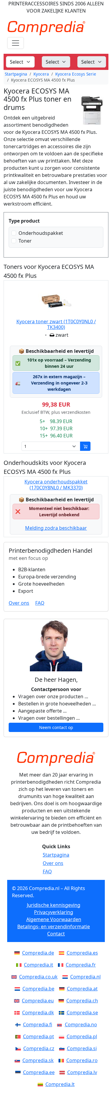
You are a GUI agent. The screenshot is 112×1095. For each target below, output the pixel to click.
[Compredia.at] (63, 988)
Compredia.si (82, 1048)
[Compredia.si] (63, 1048)
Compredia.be (38, 988)
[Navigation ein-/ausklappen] (15, 43)
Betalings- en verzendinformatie (53, 926)
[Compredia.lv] (63, 1072)
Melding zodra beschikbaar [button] (56, 528)
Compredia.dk (38, 1012)
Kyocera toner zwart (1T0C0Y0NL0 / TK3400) (56, 324)
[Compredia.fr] (62, 964)
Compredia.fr (81, 964)
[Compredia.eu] (18, 1000)
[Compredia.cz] (19, 1048)
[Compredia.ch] (62, 1000)
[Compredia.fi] (19, 1024)
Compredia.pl (82, 1036)
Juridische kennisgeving (53, 905)
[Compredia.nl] (66, 976)
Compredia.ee (39, 1072)
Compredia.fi (37, 1024)
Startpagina (16, 74)
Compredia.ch (82, 1000)
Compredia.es (82, 952)
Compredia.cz (38, 1048)
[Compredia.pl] (63, 1036)
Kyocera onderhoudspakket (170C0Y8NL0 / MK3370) (56, 484)
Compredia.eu (38, 1000)
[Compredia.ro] (62, 1060)
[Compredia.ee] (19, 1072)
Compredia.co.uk (38, 976)
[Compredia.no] (61, 1024)
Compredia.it (38, 964)
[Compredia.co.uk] (15, 976)
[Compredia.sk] (18, 1060)
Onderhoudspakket (41, 233)
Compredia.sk (38, 1060)
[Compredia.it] (20, 964)
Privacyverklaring (53, 912)
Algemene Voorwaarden (53, 919)
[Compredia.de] (18, 952)
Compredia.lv (82, 1072)
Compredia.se (82, 1012)
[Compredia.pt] (19, 1036)
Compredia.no (81, 1024)
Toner (25, 241)
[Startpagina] (56, 758)
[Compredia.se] (63, 1012)
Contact (56, 933)
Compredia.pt (38, 1036)
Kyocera (41, 74)
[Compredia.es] (63, 952)
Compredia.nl (85, 976)
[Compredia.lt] (41, 1084)
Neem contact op (56, 727)
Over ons (19, 603)
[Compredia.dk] (18, 1012)
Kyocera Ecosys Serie (75, 74)
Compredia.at (82, 988)
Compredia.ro (82, 1060)
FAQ (40, 603)
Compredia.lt (60, 1084)
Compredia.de (38, 952)
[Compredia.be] (18, 988)
